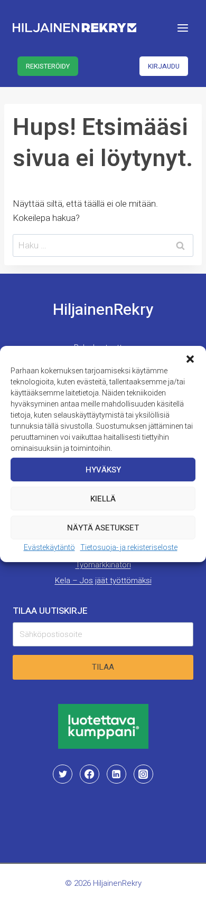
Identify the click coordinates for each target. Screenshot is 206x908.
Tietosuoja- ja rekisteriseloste (128, 547)
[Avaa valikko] (182, 27)
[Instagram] (143, 774)
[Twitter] (62, 774)
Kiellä (103, 498)
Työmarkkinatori (103, 564)
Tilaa (103, 667)
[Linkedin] (116, 774)
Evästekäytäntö (49, 547)
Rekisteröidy (48, 66)
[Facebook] (89, 774)
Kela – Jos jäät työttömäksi (103, 580)
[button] (190, 359)
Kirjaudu (164, 66)
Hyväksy (103, 469)
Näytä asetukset (103, 527)
